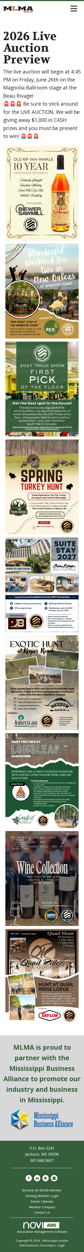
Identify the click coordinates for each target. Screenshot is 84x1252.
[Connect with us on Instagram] (45, 1178)
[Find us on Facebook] (29, 1178)
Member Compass (42, 1207)
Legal (61, 1245)
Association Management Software (42, 1232)
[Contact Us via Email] (54, 1178)
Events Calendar (42, 1201)
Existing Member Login (42, 1196)
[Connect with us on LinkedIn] (37, 1178)
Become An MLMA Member (42, 1190)
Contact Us (42, 1212)
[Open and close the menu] (57, 8)
